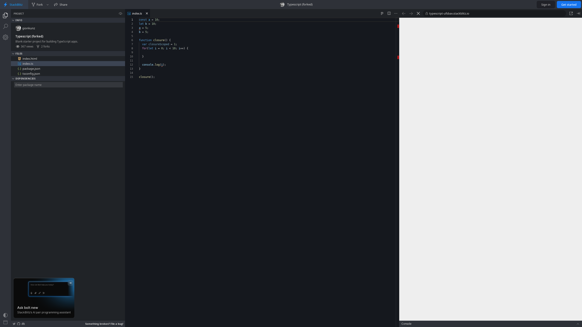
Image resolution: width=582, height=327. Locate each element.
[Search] (5, 26)
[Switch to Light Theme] (5, 315)
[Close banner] (70, 283)
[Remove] (122, 58)
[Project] (5, 15)
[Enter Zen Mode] (5, 322)
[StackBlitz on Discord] (23, 324)
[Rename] (117, 58)
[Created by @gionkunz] (282, 4)
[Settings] (5, 37)
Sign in (545, 4)
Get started (569, 4)
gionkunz (28, 28)
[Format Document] (382, 13)
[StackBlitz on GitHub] (18, 324)
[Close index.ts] (147, 13)
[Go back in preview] (403, 13)
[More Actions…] (395, 13)
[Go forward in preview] (411, 13)
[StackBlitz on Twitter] (14, 324)
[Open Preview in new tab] (571, 13)
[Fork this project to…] (48, 4)
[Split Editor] (389, 13)
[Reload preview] (418, 13)
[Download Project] (120, 13)
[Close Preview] (578, 13)
